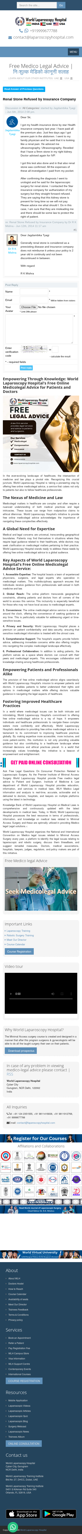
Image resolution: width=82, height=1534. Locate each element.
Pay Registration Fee (19, 1348)
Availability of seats (18, 1299)
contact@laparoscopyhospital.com (43, 37)
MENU (74, 53)
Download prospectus (21, 1051)
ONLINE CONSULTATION (23, 1443)
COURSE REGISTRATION (24, 1381)
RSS (10, 1074)
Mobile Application (18, 1400)
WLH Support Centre (19, 1363)
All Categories (31, 108)
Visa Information (16, 1358)
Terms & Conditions (18, 1314)
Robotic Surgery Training (20, 935)
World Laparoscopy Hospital (33, 1529)
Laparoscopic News (18, 1431)
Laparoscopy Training (18, 930)
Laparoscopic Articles (19, 1410)
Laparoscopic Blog (18, 1421)
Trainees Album (16, 1436)
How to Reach (15, 1288)
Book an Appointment (19, 1337)
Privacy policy (15, 1319)
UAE (56, 78)
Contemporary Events (19, 1369)
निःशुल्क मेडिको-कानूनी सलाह (41, 71)
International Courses (19, 1374)
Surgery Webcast (17, 1426)
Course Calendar (16, 944)
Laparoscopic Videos (19, 1405)
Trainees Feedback (18, 1309)
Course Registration (19, 951)
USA (66, 78)
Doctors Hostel (16, 1283)
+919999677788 (43, 30)
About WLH (14, 1278)
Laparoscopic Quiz (18, 1416)
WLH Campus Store (18, 1353)
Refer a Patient (16, 1343)
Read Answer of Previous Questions (24, 89)
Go (61, 5)
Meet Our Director (16, 939)
